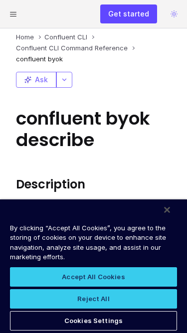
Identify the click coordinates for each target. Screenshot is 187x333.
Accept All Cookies (93, 277)
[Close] (167, 210)
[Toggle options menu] (64, 79)
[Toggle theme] (174, 14)
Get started (128, 13)
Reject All (93, 299)
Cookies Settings (93, 321)
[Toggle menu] (13, 14)
